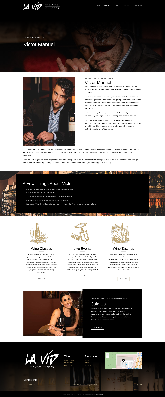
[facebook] (137, 384)
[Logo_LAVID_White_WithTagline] (41, 347)
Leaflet (130, 368)
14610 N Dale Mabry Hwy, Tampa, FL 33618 (84, 385)
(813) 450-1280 (31, 385)
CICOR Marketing (98, 394)
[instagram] (141, 384)
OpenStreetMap (137, 368)
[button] (123, 361)
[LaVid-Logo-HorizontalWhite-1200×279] (41, 2)
